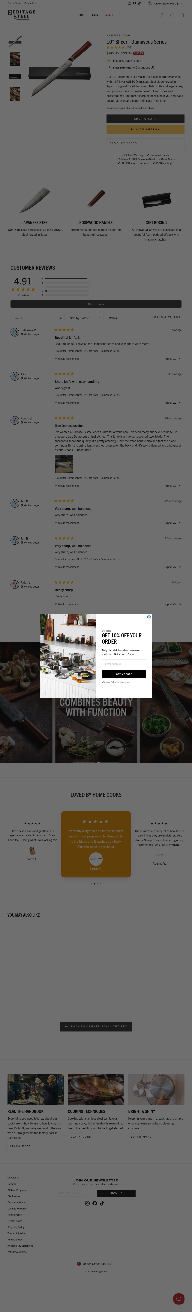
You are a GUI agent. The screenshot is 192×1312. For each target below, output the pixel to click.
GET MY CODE (124, 674)
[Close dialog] (149, 617)
